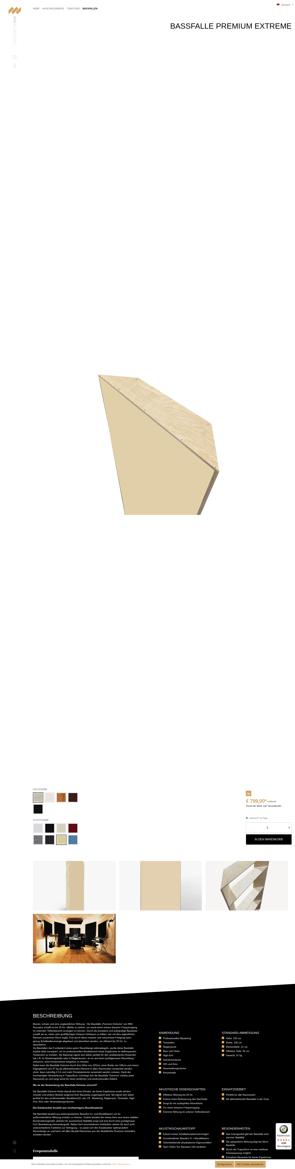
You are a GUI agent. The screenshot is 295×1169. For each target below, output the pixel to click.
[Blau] (73, 840)
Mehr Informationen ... (122, 1164)
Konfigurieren (224, 1164)
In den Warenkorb (269, 839)
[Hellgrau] (38, 840)
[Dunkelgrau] (50, 840)
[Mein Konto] (14, 65)
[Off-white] (61, 828)
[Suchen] (14, 1151)
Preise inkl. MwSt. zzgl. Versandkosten (264, 806)
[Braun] (73, 797)
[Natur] (38, 797)
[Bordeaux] (73, 828)
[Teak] (61, 797)
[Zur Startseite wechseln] (15, 26)
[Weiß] (50, 797)
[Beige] (61, 840)
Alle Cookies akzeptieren (250, 1164)
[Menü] (14, 57)
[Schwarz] (38, 809)
